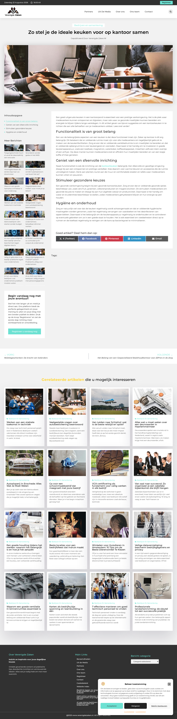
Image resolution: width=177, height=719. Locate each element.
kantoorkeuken (109, 166)
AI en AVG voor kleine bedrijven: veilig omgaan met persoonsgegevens (35, 278)
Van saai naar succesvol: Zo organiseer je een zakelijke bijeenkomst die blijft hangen (151, 485)
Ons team (135, 11)
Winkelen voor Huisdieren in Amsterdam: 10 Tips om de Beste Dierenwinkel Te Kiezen (108, 547)
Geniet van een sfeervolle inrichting (22, 125)
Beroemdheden (83, 659)
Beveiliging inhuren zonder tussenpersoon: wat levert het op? (34, 171)
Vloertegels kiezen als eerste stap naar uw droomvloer (12, 171)
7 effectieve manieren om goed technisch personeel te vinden (109, 607)
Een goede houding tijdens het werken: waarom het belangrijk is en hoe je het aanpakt (24, 547)
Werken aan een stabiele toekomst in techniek (20, 423)
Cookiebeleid (129, 712)
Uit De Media (104, 11)
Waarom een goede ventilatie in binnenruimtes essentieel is (24, 607)
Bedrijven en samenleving (88, 25)
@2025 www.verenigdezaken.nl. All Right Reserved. (88, 715)
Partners (88, 11)
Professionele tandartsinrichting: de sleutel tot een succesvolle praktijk (151, 608)
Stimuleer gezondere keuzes (19, 128)
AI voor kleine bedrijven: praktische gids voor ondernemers (87, 703)
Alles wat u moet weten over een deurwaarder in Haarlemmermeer (151, 424)
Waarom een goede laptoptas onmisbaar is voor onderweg (13, 188)
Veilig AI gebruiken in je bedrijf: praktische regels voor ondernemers (13, 259)
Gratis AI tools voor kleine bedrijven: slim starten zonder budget (13, 221)
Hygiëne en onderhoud (16, 132)
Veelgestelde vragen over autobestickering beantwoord (34, 205)
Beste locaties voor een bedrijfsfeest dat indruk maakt (66, 546)
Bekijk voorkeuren (159, 706)
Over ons (120, 11)
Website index (83, 687)
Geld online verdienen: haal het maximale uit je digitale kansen (89, 697)
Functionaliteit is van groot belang (22, 121)
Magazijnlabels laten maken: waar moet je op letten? (35, 188)
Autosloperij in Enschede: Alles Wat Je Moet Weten (24, 484)
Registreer (81, 676)
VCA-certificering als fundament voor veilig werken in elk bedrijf (109, 485)
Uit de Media (82, 663)
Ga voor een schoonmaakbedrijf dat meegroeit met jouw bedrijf (64, 485)
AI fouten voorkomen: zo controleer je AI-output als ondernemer (35, 240)
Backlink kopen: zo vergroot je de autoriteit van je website (89, 691)
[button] (169, 684)
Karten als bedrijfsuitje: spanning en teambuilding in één (66, 608)
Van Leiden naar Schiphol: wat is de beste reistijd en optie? (109, 423)
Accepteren (112, 706)
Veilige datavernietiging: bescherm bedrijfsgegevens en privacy (152, 547)
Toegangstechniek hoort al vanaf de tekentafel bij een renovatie (13, 155)
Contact (149, 11)
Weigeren (135, 706)
